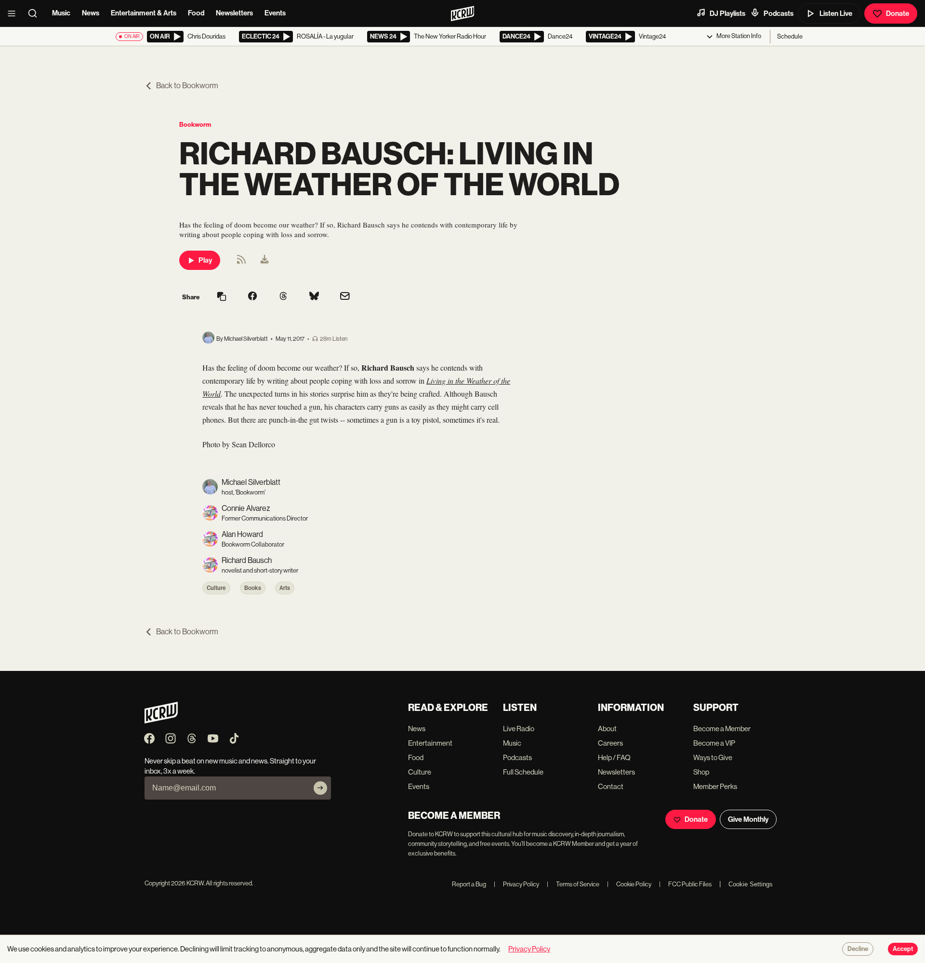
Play (205, 260)
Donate (897, 13)
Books (252, 588)
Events (275, 13)
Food (196, 13)
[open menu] (14, 13)
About (607, 728)
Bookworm (195, 124)
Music (61, 13)
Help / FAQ (614, 757)
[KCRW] (161, 721)
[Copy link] (221, 297)
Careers (610, 743)
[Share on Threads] (283, 297)
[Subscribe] (320, 788)
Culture (216, 588)
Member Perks (715, 786)
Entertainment (430, 743)
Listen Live (835, 13)
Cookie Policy (629, 884)
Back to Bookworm (187, 85)
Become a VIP (714, 743)
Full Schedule (523, 772)
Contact (610, 786)
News (90, 13)
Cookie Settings (750, 884)
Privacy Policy (516, 884)
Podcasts (778, 13)
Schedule (790, 36)
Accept (903, 949)
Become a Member (722, 728)
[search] (35, 13)
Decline (857, 949)
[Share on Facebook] (252, 297)
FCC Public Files (685, 884)
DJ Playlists (727, 13)
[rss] (241, 262)
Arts (284, 588)
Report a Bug (469, 884)
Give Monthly (748, 819)
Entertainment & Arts (143, 13)
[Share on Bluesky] (314, 297)
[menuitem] (264, 260)
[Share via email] (345, 297)
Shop (701, 772)
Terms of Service (573, 884)
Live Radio (518, 728)
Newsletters (234, 13)
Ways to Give (712, 757)
